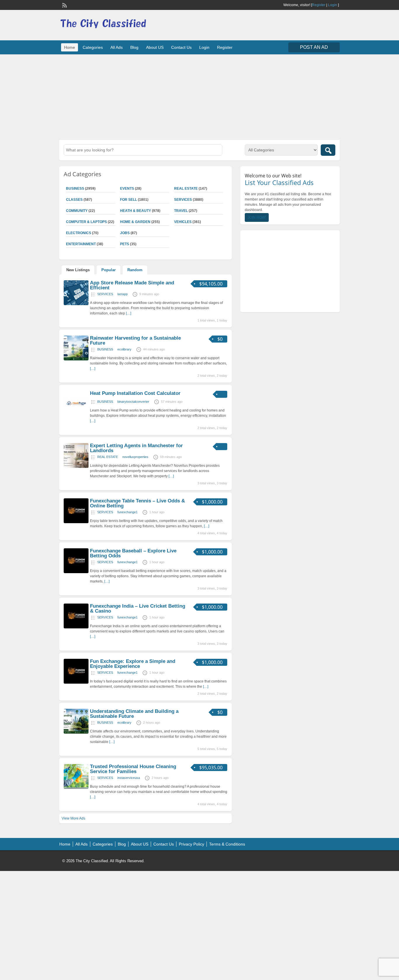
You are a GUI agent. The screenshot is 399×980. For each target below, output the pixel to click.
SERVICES (183, 200)
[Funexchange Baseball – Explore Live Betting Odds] (76, 572)
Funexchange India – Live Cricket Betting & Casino (137, 608)
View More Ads (73, 818)
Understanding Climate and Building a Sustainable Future (134, 713)
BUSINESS (75, 188)
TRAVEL (181, 211)
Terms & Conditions (227, 844)
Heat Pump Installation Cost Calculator (135, 393)
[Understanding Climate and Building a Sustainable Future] (76, 732)
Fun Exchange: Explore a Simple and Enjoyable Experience (132, 663)
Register (318, 5)
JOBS (125, 233)
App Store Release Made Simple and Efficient (132, 285)
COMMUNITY (77, 211)
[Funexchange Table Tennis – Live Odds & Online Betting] (76, 522)
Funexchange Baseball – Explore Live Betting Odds (133, 553)
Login (332, 5)
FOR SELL (128, 200)
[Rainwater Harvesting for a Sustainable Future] (76, 359)
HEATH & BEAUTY (135, 211)
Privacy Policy (191, 844)
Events (127, 188)
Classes (74, 200)
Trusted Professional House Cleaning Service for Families (133, 769)
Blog (134, 47)
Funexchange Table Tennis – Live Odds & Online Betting (137, 503)
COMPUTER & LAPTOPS (86, 222)
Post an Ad (314, 47)
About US (155, 47)
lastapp (122, 294)
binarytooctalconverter (133, 401)
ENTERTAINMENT (81, 244)
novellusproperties (135, 457)
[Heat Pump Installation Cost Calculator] (76, 414)
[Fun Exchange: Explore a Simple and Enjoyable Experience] (76, 682)
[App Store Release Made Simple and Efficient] (76, 304)
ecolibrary (124, 349)
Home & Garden (135, 222)
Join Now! (257, 217)
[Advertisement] (199, 96)
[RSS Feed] (64, 4)
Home (69, 47)
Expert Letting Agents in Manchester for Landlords (136, 448)
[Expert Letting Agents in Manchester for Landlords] (76, 467)
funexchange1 (127, 512)
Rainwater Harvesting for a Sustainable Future (135, 340)
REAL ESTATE (186, 188)
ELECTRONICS (78, 233)
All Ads (116, 47)
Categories (93, 47)
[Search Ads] (328, 150)
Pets (124, 244)
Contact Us (181, 47)
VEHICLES (183, 222)
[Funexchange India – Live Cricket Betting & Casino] (76, 627)
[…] (128, 313)
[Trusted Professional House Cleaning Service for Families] (76, 788)
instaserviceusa (128, 777)
